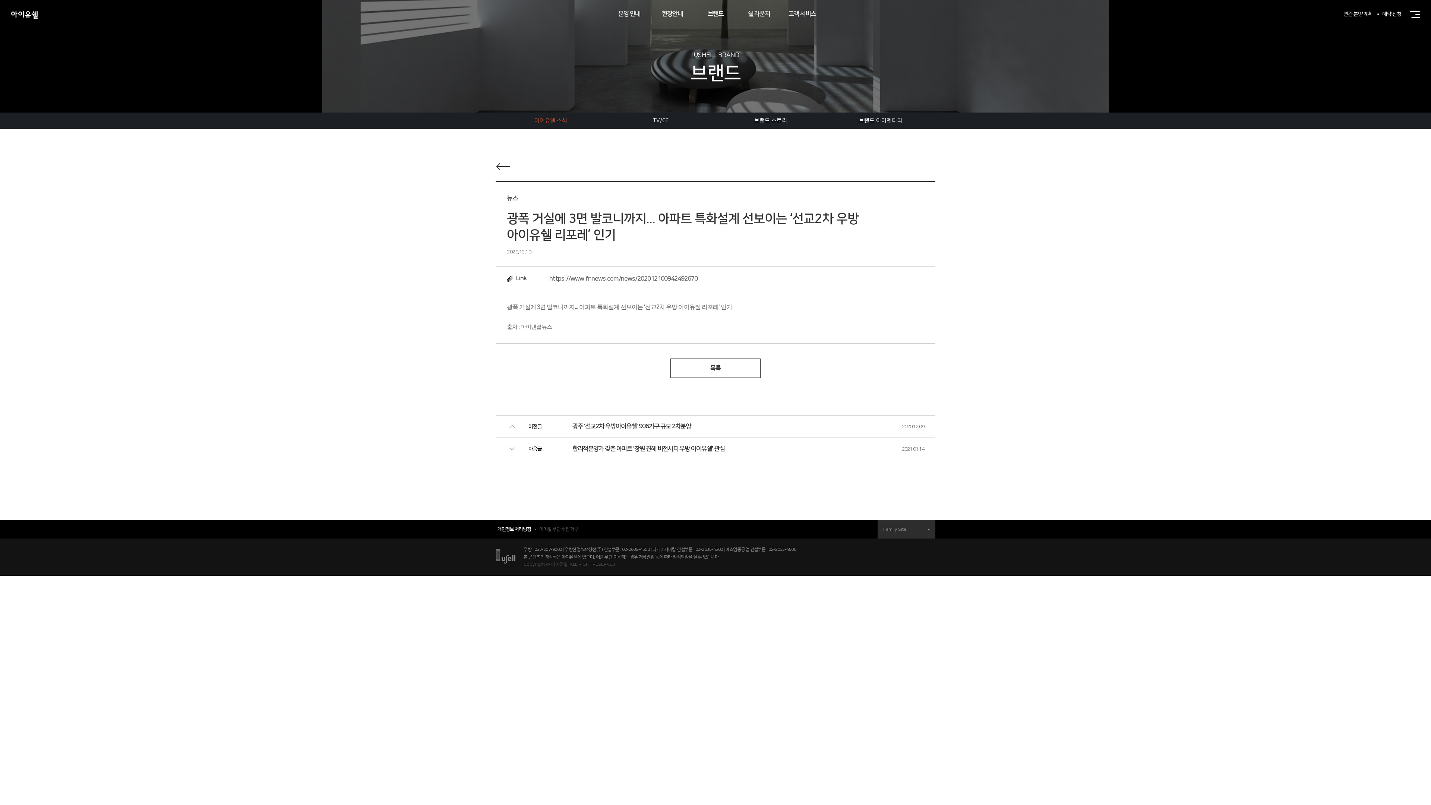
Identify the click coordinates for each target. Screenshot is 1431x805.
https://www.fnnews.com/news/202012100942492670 (623, 278)
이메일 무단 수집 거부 (558, 529)
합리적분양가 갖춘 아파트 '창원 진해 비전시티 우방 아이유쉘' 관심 (648, 448)
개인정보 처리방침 (514, 529)
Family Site (894, 529)
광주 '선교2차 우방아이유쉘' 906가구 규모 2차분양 (631, 426)
